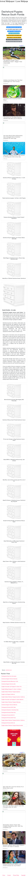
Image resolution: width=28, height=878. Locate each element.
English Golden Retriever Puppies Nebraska (11, 702)
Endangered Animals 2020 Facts (9, 717)
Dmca (4, 875)
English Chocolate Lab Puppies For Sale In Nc (11, 686)
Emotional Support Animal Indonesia (9, 678)
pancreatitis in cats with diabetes (14, 37)
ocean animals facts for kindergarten (14, 39)
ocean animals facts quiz (14, 33)
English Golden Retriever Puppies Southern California (13, 697)
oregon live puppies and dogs (14, 31)
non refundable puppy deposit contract (14, 29)
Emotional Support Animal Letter (9, 684)
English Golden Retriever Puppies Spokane (11, 691)
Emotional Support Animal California (9, 704)
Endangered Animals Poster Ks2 (9, 712)
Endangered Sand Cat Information (9, 676)
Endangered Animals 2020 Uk (8, 715)
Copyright (23, 875)
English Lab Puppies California (8, 694)
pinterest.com (9, 670)
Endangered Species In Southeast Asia (10, 710)
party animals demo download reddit (14, 41)
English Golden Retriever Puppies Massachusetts (12, 725)
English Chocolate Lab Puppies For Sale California (12, 699)
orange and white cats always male (14, 35)
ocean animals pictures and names (14, 27)
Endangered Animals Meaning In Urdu (10, 681)
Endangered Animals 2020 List (8, 722)
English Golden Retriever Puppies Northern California (13, 720)
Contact (9, 875)
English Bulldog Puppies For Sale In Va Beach (11, 689)
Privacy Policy (16, 875)
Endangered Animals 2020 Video (9, 707)
